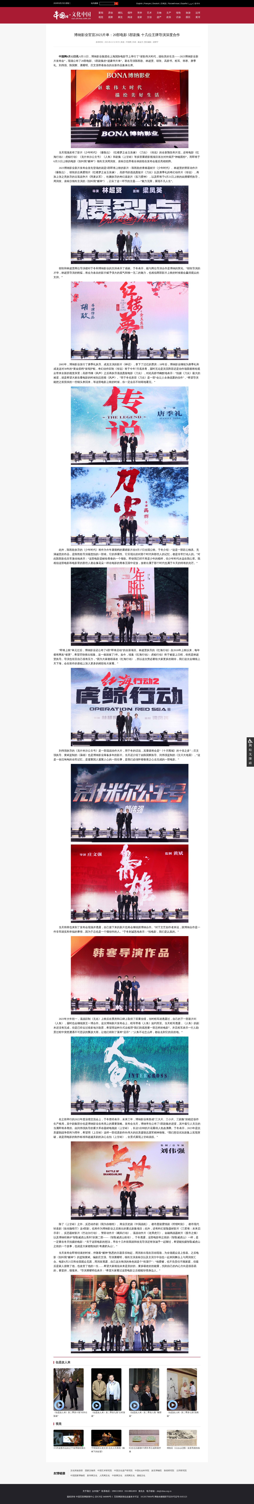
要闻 (100, 12)
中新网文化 (117, 1475)
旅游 (188, 12)
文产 (168, 12)
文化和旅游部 (76, 1470)
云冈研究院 (181, 1470)
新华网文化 (92, 1475)
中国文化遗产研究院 (123, 1470)
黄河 (197, 17)
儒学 (130, 12)
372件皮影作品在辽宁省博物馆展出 (69, 1448)
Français (147, 3)
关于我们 (87, 1491)
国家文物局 (90, 1470)
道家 (139, 17)
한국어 (197, 3)
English (139, 3)
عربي (191, 3)
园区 (188, 17)
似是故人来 (63, 1362)
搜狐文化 (141, 1475)
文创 (149, 17)
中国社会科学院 (142, 1470)
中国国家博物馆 (77, 1475)
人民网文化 (105, 1475)
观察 (110, 17)
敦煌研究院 (169, 1470)
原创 (110, 12)
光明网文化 (130, 1475)
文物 (159, 12)
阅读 (130, 17)
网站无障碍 (250, 754)
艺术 (149, 12)
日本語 (163, 3)
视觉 (100, 17)
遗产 (159, 17)
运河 (197, 12)
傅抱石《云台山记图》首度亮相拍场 (183, 1448)
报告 (178, 12)
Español (184, 3)
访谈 (178, 17)
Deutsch (156, 3)
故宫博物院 (156, 1470)
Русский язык (173, 3)
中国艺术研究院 (104, 1470)
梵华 (139, 12)
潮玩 (120, 12)
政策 (168, 17)
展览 (120, 17)
